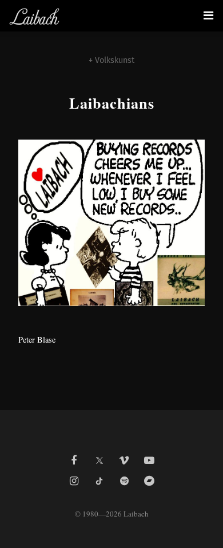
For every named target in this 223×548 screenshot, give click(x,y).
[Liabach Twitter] (99, 457)
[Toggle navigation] (208, 15)
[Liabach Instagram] (74, 481)
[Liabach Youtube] (149, 460)
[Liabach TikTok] (99, 481)
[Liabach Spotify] (124, 481)
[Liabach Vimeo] (124, 460)
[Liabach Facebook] (74, 460)
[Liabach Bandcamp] (149, 481)
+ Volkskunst (111, 60)
